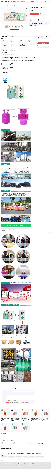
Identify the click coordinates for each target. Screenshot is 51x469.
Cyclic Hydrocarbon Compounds (30, 453)
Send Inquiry (43, 43)
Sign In (31, 32)
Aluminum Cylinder (40, 442)
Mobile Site (43, 463)
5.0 (40, 37)
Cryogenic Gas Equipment (16, 442)
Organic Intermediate (6, 453)
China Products (10, 463)
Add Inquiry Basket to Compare (14, 29)
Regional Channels (35, 463)
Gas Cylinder (14, 443)
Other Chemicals (13, 453)
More (1, 460)
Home (1, 5)
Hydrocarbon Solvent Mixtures (20, 453)
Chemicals (4, 5)
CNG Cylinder (2, 442)
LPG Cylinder (2, 443)
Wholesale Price (26, 463)
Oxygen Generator (28, 443)
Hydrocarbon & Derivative (14, 5)
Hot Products (6, 463)
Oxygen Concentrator (40, 443)
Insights (45, 463)
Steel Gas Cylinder (28, 442)
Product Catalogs (12, 440)
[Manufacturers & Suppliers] (5, 1)
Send (7, 402)
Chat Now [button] (44, 45)
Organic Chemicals (8, 5)
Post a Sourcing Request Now (24, 402)
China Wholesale (22, 463)
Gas (1, 453)
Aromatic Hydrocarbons (38, 453)
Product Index (39, 463)
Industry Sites (30, 463)
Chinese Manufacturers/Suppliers (16, 463)
